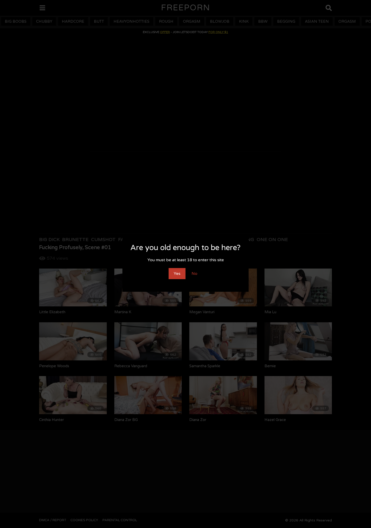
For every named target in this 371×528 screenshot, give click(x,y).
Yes (177, 273)
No (194, 273)
